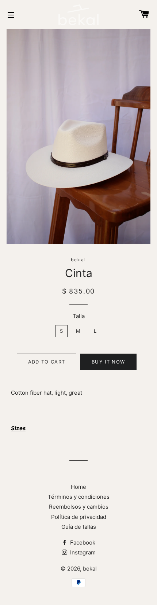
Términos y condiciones (79, 496)
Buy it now (108, 362)
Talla (79, 316)
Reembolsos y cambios (78, 506)
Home (78, 486)
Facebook (82, 542)
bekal (90, 568)
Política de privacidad (78, 516)
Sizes (18, 428)
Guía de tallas (78, 526)
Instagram (82, 552)
